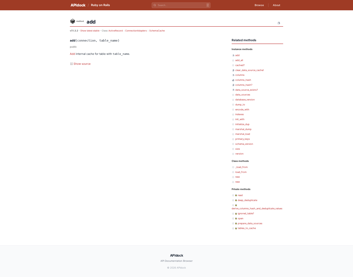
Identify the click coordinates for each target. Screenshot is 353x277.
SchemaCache (157, 30)
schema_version (244, 144)
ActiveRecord (115, 30)
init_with (240, 119)
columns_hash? (243, 85)
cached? (240, 65)
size (237, 149)
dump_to (240, 104)
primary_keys (242, 139)
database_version (245, 99)
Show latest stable (90, 30)
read (240, 195)
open (240, 218)
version (239, 153)
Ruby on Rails (100, 5)
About (276, 5)
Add (72, 54)
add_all (239, 60)
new (237, 176)
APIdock (78, 5)
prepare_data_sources (250, 223)
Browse (259, 5)
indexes (239, 114)
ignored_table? (246, 213)
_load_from (241, 167)
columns (240, 75)
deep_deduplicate (247, 200)
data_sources (242, 94)
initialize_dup (242, 124)
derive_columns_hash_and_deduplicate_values (257, 208)
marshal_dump (243, 129)
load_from (241, 172)
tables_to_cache (247, 228)
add (237, 55)
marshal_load (242, 134)
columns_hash (243, 80)
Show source (82, 63)
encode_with (242, 109)
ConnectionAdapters (136, 30)
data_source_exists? (246, 89)
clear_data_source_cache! (249, 70)
